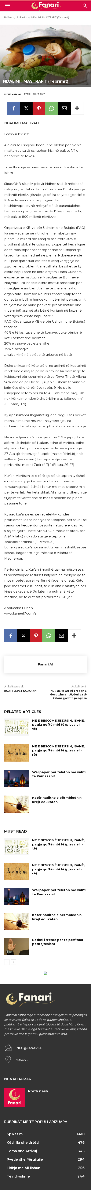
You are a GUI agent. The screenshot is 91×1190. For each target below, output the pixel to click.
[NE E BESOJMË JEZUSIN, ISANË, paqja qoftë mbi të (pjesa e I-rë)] (16, 753)
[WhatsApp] (51, 108)
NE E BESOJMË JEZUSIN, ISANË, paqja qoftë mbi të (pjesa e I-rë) (58, 750)
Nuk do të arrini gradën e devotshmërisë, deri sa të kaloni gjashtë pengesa (68, 694)
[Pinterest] (39, 108)
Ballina (8, 17)
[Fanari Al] (21, 664)
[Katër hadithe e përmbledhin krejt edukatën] (16, 804)
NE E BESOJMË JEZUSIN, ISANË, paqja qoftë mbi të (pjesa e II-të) (58, 724)
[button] (85, 5)
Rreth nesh (38, 1091)
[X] (26, 108)
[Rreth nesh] (14, 1097)
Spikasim (22, 17)
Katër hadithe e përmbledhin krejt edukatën (56, 800)
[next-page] (13, 962)
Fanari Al (14, 94)
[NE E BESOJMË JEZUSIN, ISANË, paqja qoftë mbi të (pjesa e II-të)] (16, 727)
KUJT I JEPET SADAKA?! (20, 690)
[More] (77, 108)
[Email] (64, 108)
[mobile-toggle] (7, 5)
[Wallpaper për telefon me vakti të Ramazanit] (16, 778)
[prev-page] (7, 962)
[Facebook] (13, 108)
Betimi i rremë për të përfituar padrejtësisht (58, 942)
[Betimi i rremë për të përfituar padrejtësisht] (16, 946)
